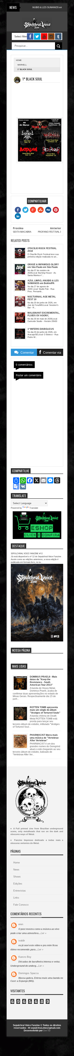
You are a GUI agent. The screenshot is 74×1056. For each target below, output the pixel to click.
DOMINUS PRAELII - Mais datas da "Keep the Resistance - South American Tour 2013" (43, 680)
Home (16, 862)
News (16, 869)
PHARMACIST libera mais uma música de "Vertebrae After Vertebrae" (44, 738)
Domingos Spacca (28, 973)
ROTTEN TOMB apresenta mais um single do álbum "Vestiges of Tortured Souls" (45, 710)
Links (16, 897)
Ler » (43, 933)
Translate (33, 508)
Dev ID (46, 1030)
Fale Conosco (20, 904)
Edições (17, 883)
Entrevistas (19, 890)
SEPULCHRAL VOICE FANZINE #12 (27, 553)
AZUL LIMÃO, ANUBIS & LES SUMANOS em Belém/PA (36, 7)
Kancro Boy (24, 956)
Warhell (22, 65)
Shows (17, 876)
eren (20, 924)
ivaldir (21, 940)
